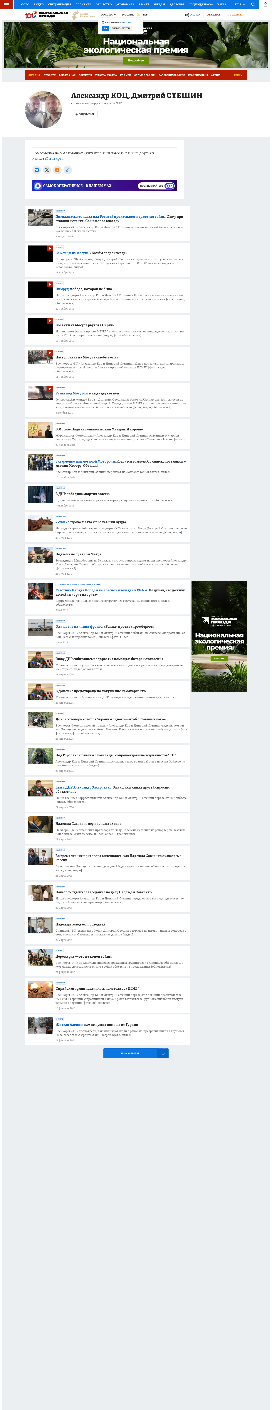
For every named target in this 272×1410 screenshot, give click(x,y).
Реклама (213, 14)
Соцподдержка (201, 4)
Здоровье (176, 4)
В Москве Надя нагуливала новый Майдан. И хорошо (99, 429)
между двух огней (87, 393)
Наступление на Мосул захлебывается (87, 357)
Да (105, 28)
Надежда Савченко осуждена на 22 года (88, 824)
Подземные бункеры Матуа (78, 554)
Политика (83, 4)
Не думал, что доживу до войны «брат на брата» (120, 592)
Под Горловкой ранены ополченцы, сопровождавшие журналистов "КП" (116, 755)
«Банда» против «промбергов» (105, 626)
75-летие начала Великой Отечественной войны (78, 584)
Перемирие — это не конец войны (84, 956)
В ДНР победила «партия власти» (83, 494)
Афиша (215, 75)
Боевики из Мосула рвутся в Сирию (85, 325)
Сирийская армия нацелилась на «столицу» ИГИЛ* (97, 988)
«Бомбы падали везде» (91, 253)
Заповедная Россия (172, 75)
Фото (25, 4)
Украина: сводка (106, 75)
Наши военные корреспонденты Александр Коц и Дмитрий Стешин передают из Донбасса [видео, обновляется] (121, 800)
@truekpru (54, 158)
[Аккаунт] (265, 4)
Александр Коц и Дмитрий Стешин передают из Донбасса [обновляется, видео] (113, 472)
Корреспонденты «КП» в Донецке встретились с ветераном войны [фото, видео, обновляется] (113, 603)
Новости (50, 75)
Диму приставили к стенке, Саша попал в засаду (120, 218)
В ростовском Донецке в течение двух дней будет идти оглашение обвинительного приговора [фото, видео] (120, 868)
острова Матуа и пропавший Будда (91, 522)
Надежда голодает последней (80, 924)
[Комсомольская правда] (46, 14)
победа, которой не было (84, 289)
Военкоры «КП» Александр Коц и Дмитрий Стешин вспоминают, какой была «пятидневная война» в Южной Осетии (120, 229)
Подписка (235, 14)
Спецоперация (59, 4)
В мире (144, 4)
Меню (6, 4)
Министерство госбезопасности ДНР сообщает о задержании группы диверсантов (115, 697)
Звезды (159, 4)
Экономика (125, 4)
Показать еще (130, 1053)
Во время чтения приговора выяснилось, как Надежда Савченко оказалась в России (118, 858)
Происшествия (198, 75)
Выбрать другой (121, 28)
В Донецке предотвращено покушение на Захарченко (101, 691)
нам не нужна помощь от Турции (97, 1025)
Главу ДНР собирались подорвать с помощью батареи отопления (109, 659)
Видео (39, 4)
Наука (221, 4)
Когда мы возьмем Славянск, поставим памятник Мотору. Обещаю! (121, 463)
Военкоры (85, 75)
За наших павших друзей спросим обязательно (112, 789)
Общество (104, 4)
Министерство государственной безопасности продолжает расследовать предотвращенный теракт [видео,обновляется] (119, 667)
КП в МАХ (125, 75)
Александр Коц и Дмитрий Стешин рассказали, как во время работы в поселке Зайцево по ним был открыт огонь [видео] (120, 763)
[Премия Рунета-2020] (81, 14)
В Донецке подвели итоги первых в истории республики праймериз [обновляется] (115, 500)
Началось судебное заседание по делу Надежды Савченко (104, 892)
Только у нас (67, 75)
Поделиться (87, 114)
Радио (195, 14)
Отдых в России (144, 75)
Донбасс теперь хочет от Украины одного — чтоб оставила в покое (111, 719)
